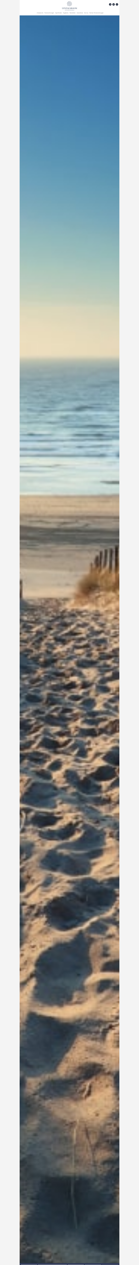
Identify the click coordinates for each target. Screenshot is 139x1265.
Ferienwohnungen (49, 12)
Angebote (65, 12)
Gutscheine (80, 12)
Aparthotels (58, 12)
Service (86, 12)
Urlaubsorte (40, 12)
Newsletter (73, 12)
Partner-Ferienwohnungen (96, 12)
